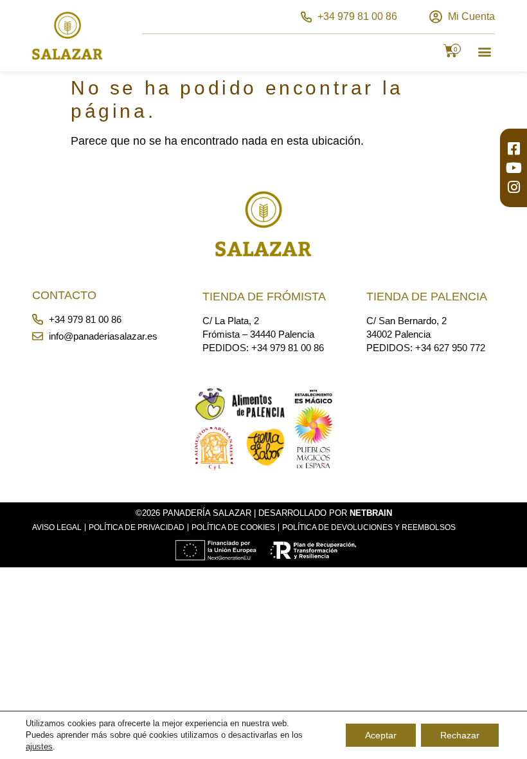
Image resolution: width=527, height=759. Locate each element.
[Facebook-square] (513, 149)
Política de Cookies (233, 527)
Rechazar (459, 735)
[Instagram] (513, 187)
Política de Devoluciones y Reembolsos (369, 527)
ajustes (39, 746)
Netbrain (371, 513)
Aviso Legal (57, 527)
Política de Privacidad (136, 527)
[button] (484, 51)
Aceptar (381, 735)
